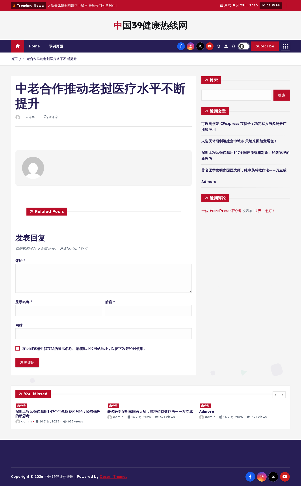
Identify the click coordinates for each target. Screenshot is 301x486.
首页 (14, 59)
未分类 (21, 405)
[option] (58, 413)
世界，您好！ (265, 210)
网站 (18, 325)
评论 (20, 260)
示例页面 (56, 46)
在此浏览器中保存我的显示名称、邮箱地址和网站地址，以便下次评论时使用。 (84, 348)
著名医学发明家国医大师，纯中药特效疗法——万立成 (243, 170)
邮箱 (110, 302)
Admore (208, 181)
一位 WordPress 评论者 (221, 210)
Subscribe (265, 46)
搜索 (214, 80)
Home (34, 46)
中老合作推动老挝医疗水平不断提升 (50, 59)
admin (26, 421)
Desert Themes (113, 476)
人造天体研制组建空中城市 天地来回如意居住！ (239, 141)
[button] (276, 394)
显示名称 (23, 302)
